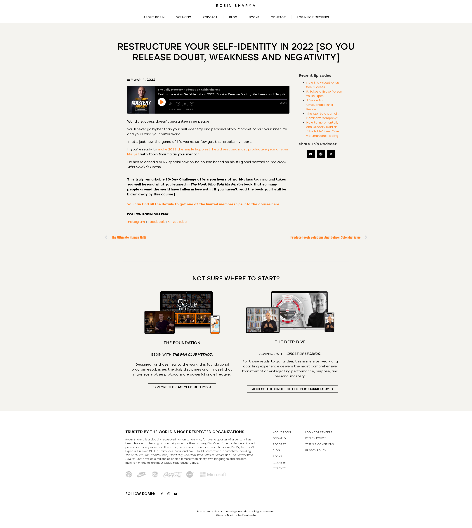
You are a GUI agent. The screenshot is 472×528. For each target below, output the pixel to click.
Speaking (183, 17)
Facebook (156, 222)
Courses (279, 462)
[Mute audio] (172, 103)
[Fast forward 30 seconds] (193, 104)
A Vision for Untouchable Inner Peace (319, 105)
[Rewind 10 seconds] (178, 104)
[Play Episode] (162, 102)
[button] (311, 154)
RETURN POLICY (315, 438)
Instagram (136, 222)
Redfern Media (247, 515)
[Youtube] (175, 494)
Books (254, 17)
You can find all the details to (203, 204)
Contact (278, 17)
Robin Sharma (236, 6)
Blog (233, 17)
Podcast (210, 17)
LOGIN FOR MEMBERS (313, 17)
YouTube (179, 222)
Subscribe (175, 109)
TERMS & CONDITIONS (319, 444)
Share (189, 109)
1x (185, 104)
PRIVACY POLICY (315, 450)
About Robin (153, 17)
